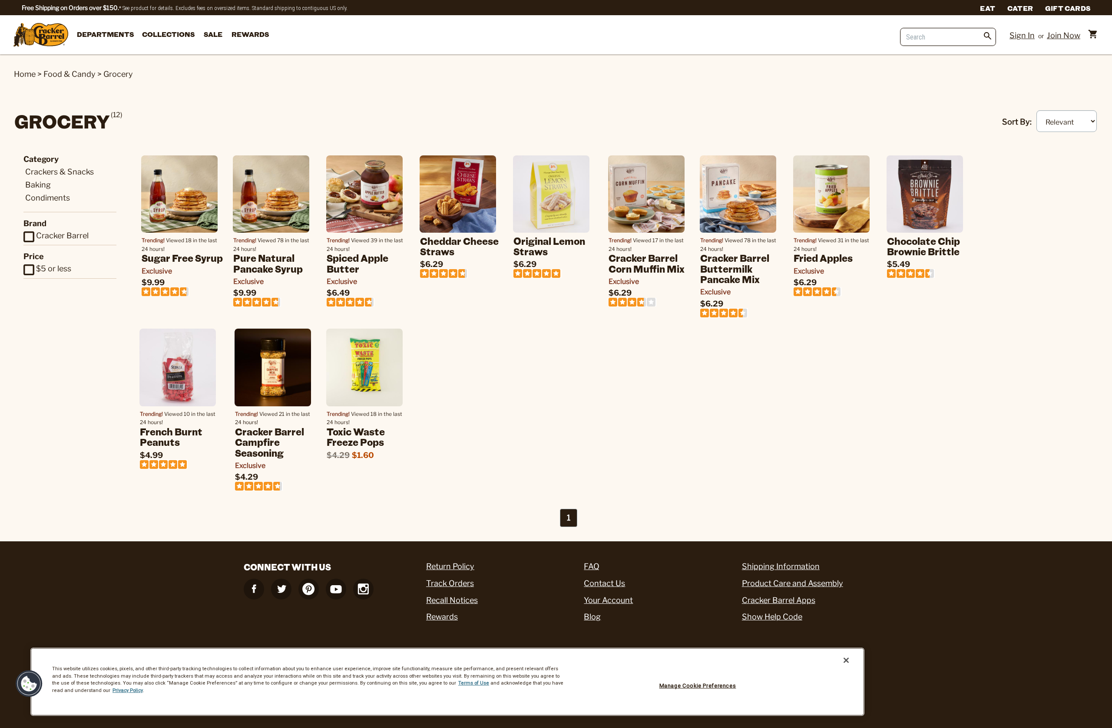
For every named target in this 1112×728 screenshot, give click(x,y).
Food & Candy (69, 74)
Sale (213, 34)
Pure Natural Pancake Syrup (268, 263)
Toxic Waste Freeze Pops (356, 436)
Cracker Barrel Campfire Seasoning (269, 442)
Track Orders (450, 583)
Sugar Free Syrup (182, 257)
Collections (168, 34)
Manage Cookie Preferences (697, 685)
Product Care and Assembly (792, 583)
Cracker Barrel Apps (778, 600)
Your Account (608, 600)
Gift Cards (1067, 7)
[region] (447, 682)
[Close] (846, 660)
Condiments (47, 197)
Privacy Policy (128, 690)
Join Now (1063, 35)
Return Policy (450, 566)
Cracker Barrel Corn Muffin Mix (647, 263)
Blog (592, 616)
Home (25, 74)
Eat (987, 7)
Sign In (1022, 35)
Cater (1020, 7)
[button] (29, 684)
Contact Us (604, 583)
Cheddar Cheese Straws (459, 246)
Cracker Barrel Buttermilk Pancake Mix (734, 268)
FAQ (591, 566)
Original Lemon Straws (549, 246)
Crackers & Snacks (59, 171)
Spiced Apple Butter (357, 263)
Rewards (250, 34)
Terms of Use (473, 683)
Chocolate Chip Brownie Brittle (923, 246)
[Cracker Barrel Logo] (41, 35)
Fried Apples (823, 257)
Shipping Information (781, 566)
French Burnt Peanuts (171, 436)
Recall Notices (452, 600)
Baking (38, 184)
